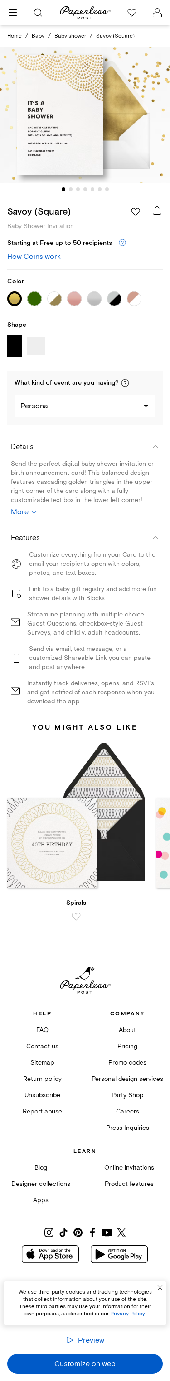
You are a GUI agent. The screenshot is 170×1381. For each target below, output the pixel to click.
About (127, 1030)
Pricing (127, 1046)
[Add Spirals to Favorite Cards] (76, 916)
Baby (38, 36)
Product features (129, 1184)
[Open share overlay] (157, 210)
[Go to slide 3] (78, 189)
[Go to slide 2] (71, 189)
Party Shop (128, 1095)
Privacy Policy (127, 1313)
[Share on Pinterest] (78, 1232)
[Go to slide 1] (63, 189)
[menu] (12, 12)
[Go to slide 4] (85, 189)
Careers (127, 1111)
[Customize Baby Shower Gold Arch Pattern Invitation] (85, 115)
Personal (35, 406)
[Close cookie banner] (160, 1287)
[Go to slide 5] (92, 189)
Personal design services (127, 1079)
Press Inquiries (127, 1128)
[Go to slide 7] (107, 189)
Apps (41, 1200)
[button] (125, 382)
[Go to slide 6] (100, 189)
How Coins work (34, 256)
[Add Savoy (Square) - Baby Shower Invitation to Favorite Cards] (135, 211)
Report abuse (42, 1111)
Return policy (42, 1079)
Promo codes (127, 1062)
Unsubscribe (42, 1095)
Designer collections (40, 1184)
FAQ (42, 1030)
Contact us (42, 1046)
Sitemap (42, 1062)
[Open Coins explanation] (122, 243)
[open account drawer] (157, 12)
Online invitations (129, 1167)
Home (14, 36)
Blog (40, 1167)
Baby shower (70, 36)
